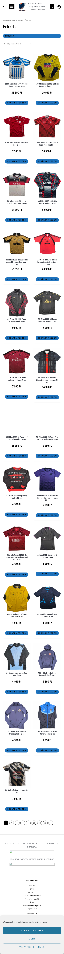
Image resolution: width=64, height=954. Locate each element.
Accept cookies (32, 930)
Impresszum (32, 909)
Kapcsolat (32, 892)
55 (45, 823)
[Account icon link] (59, 7)
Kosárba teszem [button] (16, 103)
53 (34, 823)
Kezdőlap (6, 20)
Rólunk (32, 886)
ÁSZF (32, 902)
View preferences (32, 947)
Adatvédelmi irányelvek (32, 905)
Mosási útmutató (32, 899)
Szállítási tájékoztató (32, 896)
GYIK (32, 889)
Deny (32, 938)
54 (40, 823)
